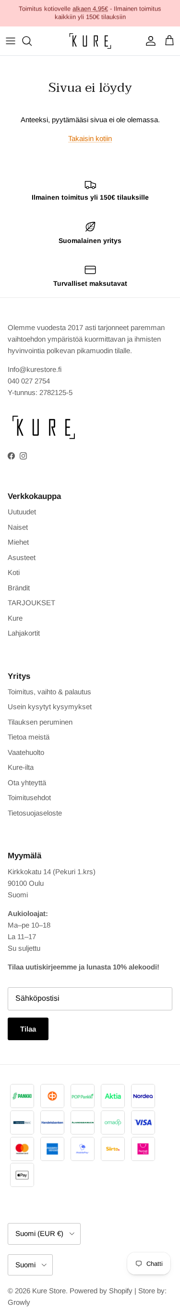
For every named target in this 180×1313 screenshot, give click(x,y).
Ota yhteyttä (27, 782)
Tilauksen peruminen (40, 722)
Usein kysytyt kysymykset (50, 706)
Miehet (18, 542)
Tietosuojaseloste (35, 813)
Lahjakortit (24, 633)
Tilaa (28, 1029)
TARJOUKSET (31, 603)
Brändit (19, 588)
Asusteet (22, 557)
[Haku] (31, 40)
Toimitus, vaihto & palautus (49, 692)
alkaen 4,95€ (90, 8)
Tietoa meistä (28, 737)
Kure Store (49, 1291)
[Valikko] (10, 40)
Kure (15, 618)
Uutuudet (22, 512)
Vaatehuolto (26, 752)
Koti (14, 572)
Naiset (18, 527)
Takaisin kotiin (90, 138)
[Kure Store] (90, 41)
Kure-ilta (21, 767)
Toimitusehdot (29, 797)
